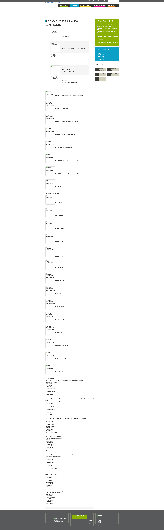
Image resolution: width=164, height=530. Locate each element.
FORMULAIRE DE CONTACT (79, 515)
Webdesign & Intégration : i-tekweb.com (111, 525)
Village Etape (115, 521)
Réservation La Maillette (113, 69)
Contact (91, 0)
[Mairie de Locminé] (49, 2)
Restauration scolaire (101, 74)
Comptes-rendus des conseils (104, 54)
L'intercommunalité (101, 59)
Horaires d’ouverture (80, 517)
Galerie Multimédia (114, 73)
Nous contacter (102, 78)
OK (117, 0)
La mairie (99, 53)
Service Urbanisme (101, 56)
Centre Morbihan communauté (99, 521)
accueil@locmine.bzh (58, 521)
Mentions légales (97, 525)
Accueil (88, 0)
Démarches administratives (103, 58)
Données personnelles (103, 525)
